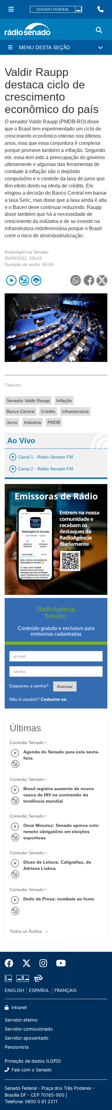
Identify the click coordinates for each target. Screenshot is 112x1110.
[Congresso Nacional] (22, 978)
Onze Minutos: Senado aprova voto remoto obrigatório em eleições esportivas (61, 831)
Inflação (64, 400)
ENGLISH (14, 990)
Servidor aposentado (27, 1038)
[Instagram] (43, 963)
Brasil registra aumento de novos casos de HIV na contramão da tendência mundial (58, 795)
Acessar (65, 686)
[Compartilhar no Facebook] (89, 280)
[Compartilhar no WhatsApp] (75, 280)
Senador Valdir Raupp (28, 400)
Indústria (32, 422)
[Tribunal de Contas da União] (37, 978)
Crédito (48, 411)
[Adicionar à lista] (24, 280)
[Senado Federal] (56, 9)
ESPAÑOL (39, 990)
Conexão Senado (27, 742)
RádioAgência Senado (27, 251)
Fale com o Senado (31, 1069)
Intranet (18, 1007)
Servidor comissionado (29, 1029)
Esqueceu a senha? (29, 685)
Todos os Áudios (26, 931)
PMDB (54, 422)
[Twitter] (26, 963)
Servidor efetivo (21, 1019)
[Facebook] (11, 963)
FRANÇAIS (65, 990)
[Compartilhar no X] (101, 280)
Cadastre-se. (54, 699)
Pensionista (17, 1047)
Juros (12, 422)
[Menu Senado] (11, 9)
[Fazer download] (36, 280)
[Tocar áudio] (11, 280)
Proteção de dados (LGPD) (33, 1061)
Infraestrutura (75, 411)
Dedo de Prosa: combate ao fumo (58, 898)
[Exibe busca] (99, 30)
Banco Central (21, 411)
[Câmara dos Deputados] (9, 978)
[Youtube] (59, 963)
